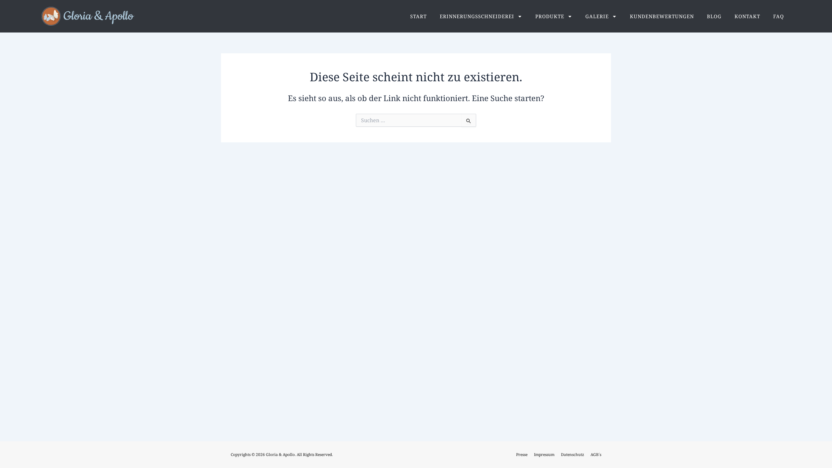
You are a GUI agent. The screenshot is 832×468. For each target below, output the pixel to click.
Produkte (549, 16)
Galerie (597, 16)
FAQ (778, 16)
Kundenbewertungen (662, 16)
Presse (521, 454)
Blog (714, 16)
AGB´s (596, 454)
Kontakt (747, 16)
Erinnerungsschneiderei (477, 16)
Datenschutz (572, 454)
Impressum (544, 454)
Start (418, 16)
